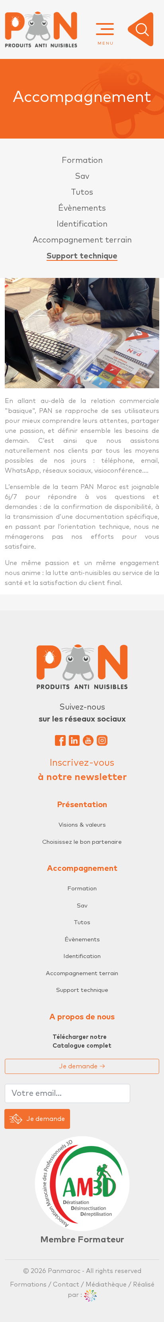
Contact (66, 1284)
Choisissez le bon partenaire (82, 842)
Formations (29, 1284)
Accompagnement (82, 868)
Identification (82, 224)
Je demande (82, 1066)
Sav (82, 176)
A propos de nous (82, 1017)
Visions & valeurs (82, 825)
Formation (82, 160)
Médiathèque (106, 1284)
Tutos (82, 192)
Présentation (82, 805)
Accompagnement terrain (82, 240)
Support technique (82, 256)
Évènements (82, 208)
